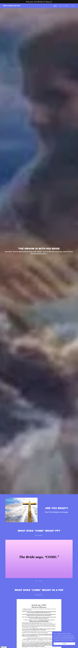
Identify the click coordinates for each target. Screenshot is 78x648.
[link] (11, 5)
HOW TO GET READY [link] (64, 6)
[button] (73, 6)
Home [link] (55, 6)
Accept (64, 643)
